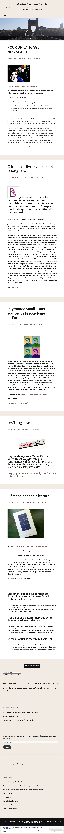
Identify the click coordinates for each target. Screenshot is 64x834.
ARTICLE (15, 287)
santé (33, 688)
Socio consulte (8, 805)
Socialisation (48, 688)
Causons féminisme (9, 793)
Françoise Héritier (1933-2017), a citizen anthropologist (21, 712)
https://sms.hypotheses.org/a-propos (33, 394)
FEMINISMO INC (8, 797)
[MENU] (4, 15)
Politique (28, 688)
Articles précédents (32, 665)
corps (18, 684)
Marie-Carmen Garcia (32, 4)
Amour (14, 684)
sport (56, 688)
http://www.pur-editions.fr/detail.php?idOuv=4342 (29, 546)
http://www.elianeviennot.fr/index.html (21, 147)
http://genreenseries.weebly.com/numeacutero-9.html (31, 475)
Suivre (7, 747)
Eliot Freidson (17, 385)
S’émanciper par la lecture (28, 496)
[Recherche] (59, 15)
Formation (30, 684)
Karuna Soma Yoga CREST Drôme (13, 782)
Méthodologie (20, 688)
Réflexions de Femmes (10, 809)
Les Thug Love (18, 423)
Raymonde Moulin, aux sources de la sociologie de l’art (26, 313)
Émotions (14, 690)
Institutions (55, 684)
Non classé (44, 502)
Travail (5, 690)
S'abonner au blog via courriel (15, 731)
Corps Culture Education (11, 801)
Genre (46, 683)
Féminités (38, 683)
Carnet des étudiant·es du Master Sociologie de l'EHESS (20, 786)
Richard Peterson (31, 385)
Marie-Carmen (26, 58)
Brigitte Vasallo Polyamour (11, 716)
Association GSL (15, 219)
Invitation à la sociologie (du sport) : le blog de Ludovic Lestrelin (23, 790)
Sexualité (39, 688)
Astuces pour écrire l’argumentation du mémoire (18, 720)
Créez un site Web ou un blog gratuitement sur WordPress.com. (22, 821)
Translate (17, 674)
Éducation (9, 690)
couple (21, 684)
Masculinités (9, 688)
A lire (39, 58)
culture (26, 684)
